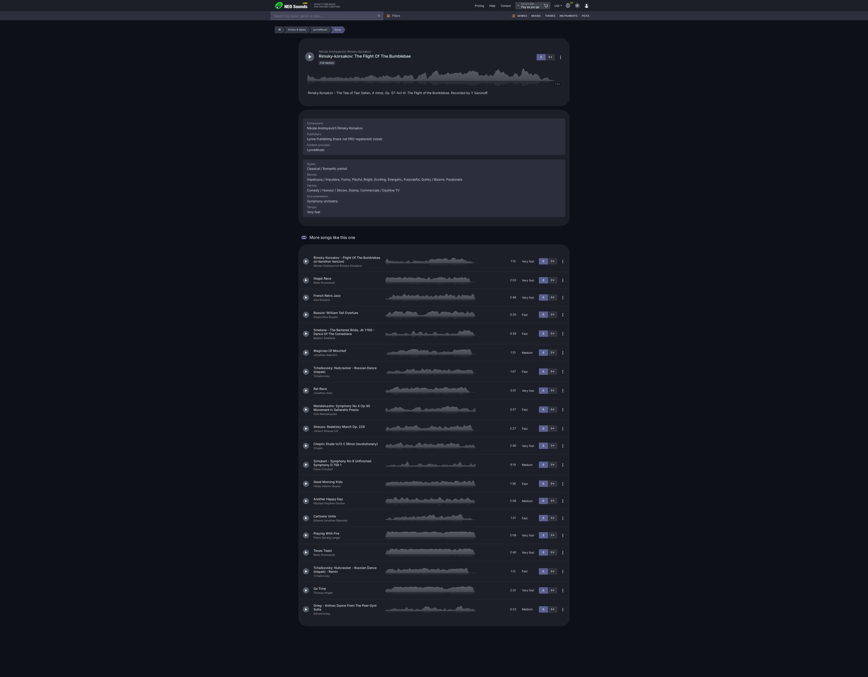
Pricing (479, 5)
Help (492, 5)
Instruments (569, 16)
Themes (550, 16)
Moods (536, 16)
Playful (357, 179)
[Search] (378, 15)
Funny (345, 179)
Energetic (395, 179)
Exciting (380, 179)
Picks (585, 16)
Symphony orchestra (322, 201)
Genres (522, 16)
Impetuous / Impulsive (323, 179)
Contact (506, 5)
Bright (368, 179)
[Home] (279, 29)
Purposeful (412, 179)
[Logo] (291, 5)
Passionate (454, 179)
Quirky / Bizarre (432, 179)
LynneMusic (316, 150)
